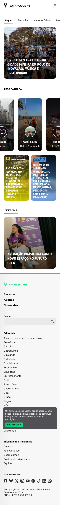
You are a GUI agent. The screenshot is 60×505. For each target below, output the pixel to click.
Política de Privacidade (24, 413)
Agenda (9, 299)
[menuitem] (30, 295)
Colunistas (11, 305)
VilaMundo (10, 430)
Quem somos (11, 454)
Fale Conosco (12, 450)
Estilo (7, 380)
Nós (6, 405)
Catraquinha (11, 350)
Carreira (8, 346)
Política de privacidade (17, 459)
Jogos (7, 401)
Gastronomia (11, 388)
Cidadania (9, 359)
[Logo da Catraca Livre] (17, 5)
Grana (7, 396)
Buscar (8, 316)
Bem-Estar (10, 342)
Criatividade (11, 363)
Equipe (8, 463)
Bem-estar (23, 20)
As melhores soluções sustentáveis (24, 338)
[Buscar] (52, 321)
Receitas (10, 294)
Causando (9, 354)
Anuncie (8, 446)
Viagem (8, 20)
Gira (6, 392)
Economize (10, 367)
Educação (9, 371)
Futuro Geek (11, 210)
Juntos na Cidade (42, 20)
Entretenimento (13, 375)
